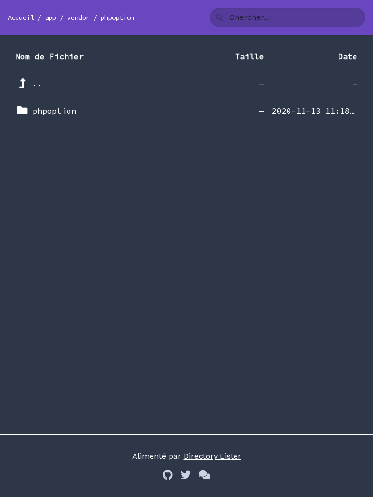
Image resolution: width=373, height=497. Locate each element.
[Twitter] (186, 475)
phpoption (117, 17)
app (50, 17)
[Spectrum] (204, 475)
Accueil (21, 17)
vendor (78, 17)
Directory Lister (212, 456)
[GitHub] (168, 475)
